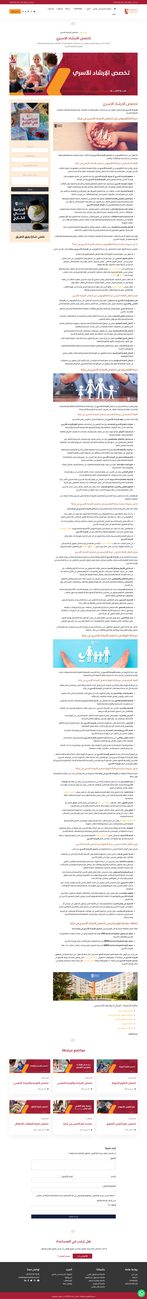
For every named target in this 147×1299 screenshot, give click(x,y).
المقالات (60, 9)
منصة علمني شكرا (91, 957)
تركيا (87, 14)
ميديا (114, 14)
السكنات (51, 9)
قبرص (87, 18)
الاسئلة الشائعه (118, 2)
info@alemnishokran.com (28, 1277)
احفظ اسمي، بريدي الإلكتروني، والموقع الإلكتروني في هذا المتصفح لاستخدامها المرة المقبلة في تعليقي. (75, 1195)
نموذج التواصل (64, 1256)
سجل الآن (15, 11)
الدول (88, 9)
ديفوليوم (55, 1296)
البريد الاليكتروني (30, 165)
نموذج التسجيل (89, 961)
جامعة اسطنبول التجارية (124, 1019)
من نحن (135, 2)
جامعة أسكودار (127, 1024)
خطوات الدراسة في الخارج (102, 9)
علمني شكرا (75, 1296)
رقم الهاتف (30, 156)
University (78, 9)
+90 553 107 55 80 (32, 1274)
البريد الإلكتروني (66, 1176)
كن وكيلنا (68, 1277)
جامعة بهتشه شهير (73, 18)
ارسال (30, 189)
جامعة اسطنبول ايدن (125, 1028)
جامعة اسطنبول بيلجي (96, 1274)
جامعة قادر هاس (98, 1287)
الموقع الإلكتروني (109, 1186)
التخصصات (83, 32)
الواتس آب (81, 1256)
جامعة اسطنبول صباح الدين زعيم (120, 1015)
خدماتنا (67, 9)
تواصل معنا (127, 2)
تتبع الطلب (68, 1280)
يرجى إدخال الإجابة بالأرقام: (106, 1200)
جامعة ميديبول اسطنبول (72, 14)
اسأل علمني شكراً (30, 175)
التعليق (112, 1158)
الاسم (30, 146)
